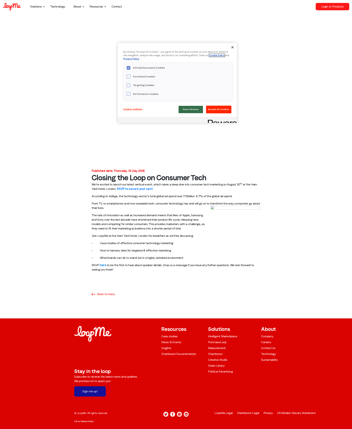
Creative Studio (217, 360)
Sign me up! (90, 391)
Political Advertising (220, 371)
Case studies (169, 336)
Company (267, 336)
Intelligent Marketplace (222, 336)
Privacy (268, 413)
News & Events (171, 342)
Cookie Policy (217, 55)
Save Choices (191, 109)
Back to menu (106, 294)
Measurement (217, 348)
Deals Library (216, 365)
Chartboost (215, 354)
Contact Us (268, 348)
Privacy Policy (131, 58)
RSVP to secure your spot (135, 189)
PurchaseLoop (217, 342)
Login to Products (332, 6)
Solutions (36, 6)
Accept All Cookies (218, 109)
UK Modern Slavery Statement (296, 413)
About (77, 6)
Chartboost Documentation (178, 354)
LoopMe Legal (223, 413)
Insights (166, 348)
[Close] (232, 47)
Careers (266, 342)
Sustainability (269, 360)
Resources (96, 6)
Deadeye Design (87, 421)
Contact (116, 6)
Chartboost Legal (248, 413)
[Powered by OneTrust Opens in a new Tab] (221, 120)
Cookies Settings (132, 109)
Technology (57, 6)
